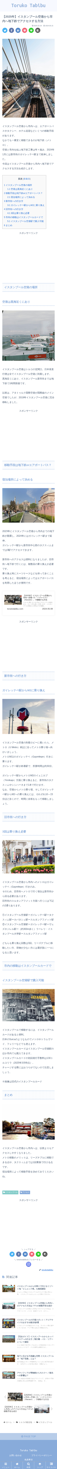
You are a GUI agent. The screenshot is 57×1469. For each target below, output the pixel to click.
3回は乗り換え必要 (18, 213)
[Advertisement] (28, 255)
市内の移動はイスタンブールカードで (23, 217)
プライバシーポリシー (41, 1455)
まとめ (8, 225)
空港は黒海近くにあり (20, 189)
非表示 (27, 179)
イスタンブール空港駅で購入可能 (25, 221)
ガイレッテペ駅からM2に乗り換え (26, 205)
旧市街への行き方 (13, 209)
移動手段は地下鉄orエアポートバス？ (23, 193)
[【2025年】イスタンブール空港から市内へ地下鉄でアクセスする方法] (18, 30)
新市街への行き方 (13, 201)
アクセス (25, 1192)
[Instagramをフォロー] (28, 1264)
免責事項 (28, 1459)
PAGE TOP (29, 1436)
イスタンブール (11, 1192)
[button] (51, 724)
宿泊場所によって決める (21, 197)
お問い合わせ (15, 1455)
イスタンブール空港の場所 (18, 185)
